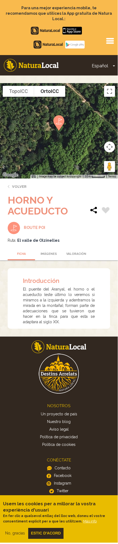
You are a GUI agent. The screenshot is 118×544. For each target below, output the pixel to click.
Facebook (62, 475)
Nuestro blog (59, 421)
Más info (90, 521)
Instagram (62, 483)
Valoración (76, 254)
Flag (105, 211)
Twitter (62, 491)
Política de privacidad (59, 437)
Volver (19, 187)
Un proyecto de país (59, 414)
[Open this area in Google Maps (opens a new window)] (10, 175)
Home (31, 65)
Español (100, 65)
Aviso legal (59, 429)
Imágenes (49, 254)
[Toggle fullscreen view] (109, 91)
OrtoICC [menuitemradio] (50, 91)
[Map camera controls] (109, 146)
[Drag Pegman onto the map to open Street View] (109, 166)
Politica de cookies (59, 444)
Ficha (21, 254)
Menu (110, 41)
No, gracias (15, 533)
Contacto (62, 468)
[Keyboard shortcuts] (34, 177)
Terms (112, 176)
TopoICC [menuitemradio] (18, 91)
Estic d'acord (46, 533)
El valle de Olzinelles (38, 240)
